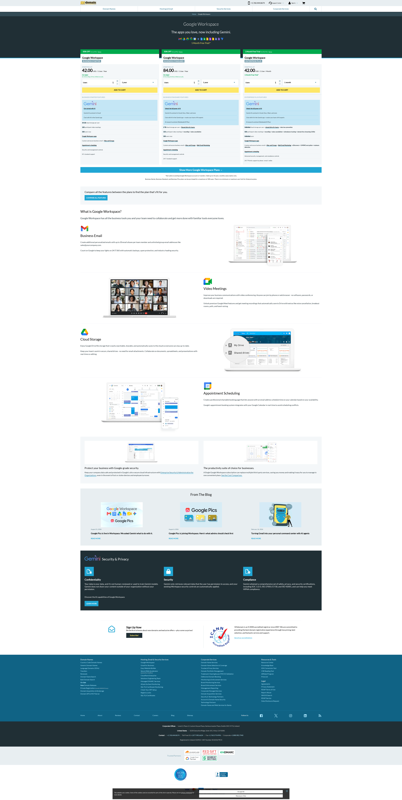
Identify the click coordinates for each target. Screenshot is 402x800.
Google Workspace (147, 662)
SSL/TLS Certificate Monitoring (152, 687)
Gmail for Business (147, 665)
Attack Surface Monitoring (150, 684)
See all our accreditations (243, 638)
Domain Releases (88, 685)
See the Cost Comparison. (231, 475)
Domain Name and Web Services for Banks (216, 705)
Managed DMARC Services (150, 681)
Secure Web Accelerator (149, 671)
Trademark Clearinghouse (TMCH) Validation (217, 674)
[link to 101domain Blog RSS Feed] (320, 717)
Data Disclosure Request (270, 701)
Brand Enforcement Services (211, 685)
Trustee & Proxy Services (210, 668)
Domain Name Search (88, 677)
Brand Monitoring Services (210, 682)
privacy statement (186, 793)
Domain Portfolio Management (212, 671)
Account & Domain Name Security (213, 699)
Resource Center (267, 662)
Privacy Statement (267, 687)
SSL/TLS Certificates (148, 695)
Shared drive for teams (188, 127)
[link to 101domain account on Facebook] (261, 717)
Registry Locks (146, 693)
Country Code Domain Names (91, 662)
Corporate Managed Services (211, 691)
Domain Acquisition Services (211, 694)
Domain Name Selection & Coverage (214, 665)
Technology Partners (208, 702)
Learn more (91, 604)
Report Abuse (266, 692)
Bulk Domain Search (87, 680)
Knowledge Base (267, 665)
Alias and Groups (109, 141)
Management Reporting (209, 688)
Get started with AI (89, 108)
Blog (172, 715)
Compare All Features (96, 198)
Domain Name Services (209, 662)
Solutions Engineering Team (150, 678)
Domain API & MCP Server (90, 694)
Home (82, 715)
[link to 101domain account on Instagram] (290, 717)
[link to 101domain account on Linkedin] (305, 717)
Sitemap (190, 715)
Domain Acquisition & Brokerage (92, 691)
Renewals (83, 674)
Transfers (83, 671)
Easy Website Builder (148, 668)
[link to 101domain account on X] (276, 717)
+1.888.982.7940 (237, 735)
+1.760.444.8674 (173, 735)
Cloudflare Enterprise (148, 675)
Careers (155, 715)
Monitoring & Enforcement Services (214, 680)
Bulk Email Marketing (203, 145)
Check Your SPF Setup (149, 690)
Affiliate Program (267, 674)
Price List (264, 677)
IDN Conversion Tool (268, 668)
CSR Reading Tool (267, 671)
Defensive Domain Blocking (211, 677)
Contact (137, 715)
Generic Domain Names (88, 665)
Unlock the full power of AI (173, 108)
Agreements (265, 684)
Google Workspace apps (89, 136)
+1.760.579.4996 (215, 735)
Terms (99, 52)
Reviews (118, 715)
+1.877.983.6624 (197, 735)
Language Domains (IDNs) (89, 668)
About (100, 715)
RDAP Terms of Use (268, 690)
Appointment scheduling (89, 145)
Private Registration (87, 688)
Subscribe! (134, 635)
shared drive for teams (272, 127)
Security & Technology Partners (212, 697)
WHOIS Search (266, 695)
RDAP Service (266, 698)
